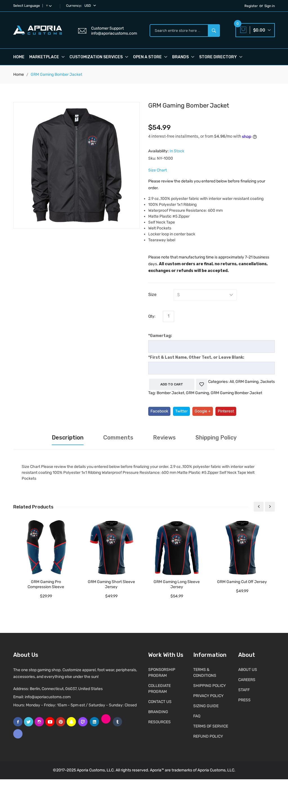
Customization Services (96, 57)
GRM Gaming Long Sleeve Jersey (177, 584)
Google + (203, 411)
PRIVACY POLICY (208, 695)
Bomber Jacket (170, 392)
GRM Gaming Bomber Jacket (236, 392)
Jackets (267, 381)
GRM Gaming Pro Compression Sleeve (46, 584)
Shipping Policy (216, 437)
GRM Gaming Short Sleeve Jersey (111, 584)
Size (152, 294)
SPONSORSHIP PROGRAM (161, 672)
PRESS (244, 700)
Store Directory (218, 57)
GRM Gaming (246, 381)
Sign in (269, 6)
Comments (118, 437)
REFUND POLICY (208, 736)
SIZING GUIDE (206, 706)
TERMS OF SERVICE (210, 726)
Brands (181, 57)
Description (68, 437)
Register (251, 6)
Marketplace (44, 57)
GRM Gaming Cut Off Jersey (242, 581)
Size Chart (157, 170)
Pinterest (226, 411)
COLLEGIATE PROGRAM (159, 688)
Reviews (164, 437)
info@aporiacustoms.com (48, 697)
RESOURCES (159, 722)
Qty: (152, 316)
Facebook (159, 411)
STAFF (244, 690)
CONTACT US (160, 701)
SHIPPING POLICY (209, 685)
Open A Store (148, 57)
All (232, 381)
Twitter (181, 411)
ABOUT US (247, 669)
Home (18, 57)
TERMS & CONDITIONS (204, 672)
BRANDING (158, 711)
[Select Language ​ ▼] (51, 6)
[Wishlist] (201, 384)
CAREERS (246, 679)
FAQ (196, 716)
